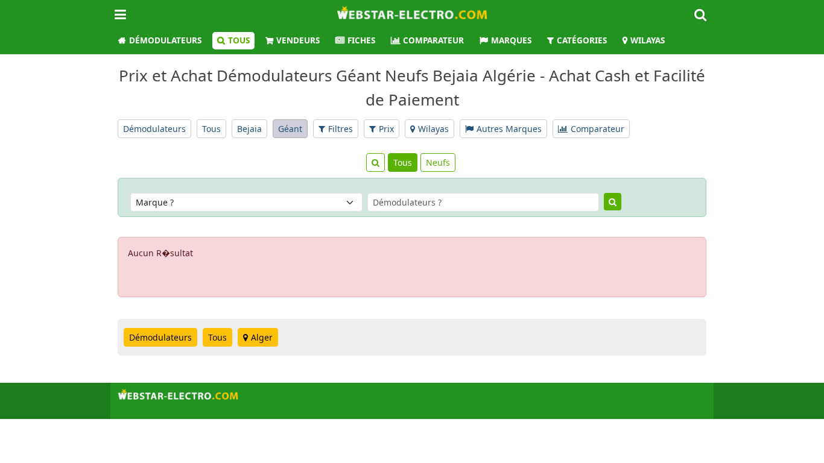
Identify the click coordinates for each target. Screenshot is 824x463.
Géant (290, 128)
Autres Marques (509, 128)
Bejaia (249, 128)
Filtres (340, 128)
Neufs (438, 162)
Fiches (361, 40)
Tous (239, 40)
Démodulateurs (165, 40)
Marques (511, 40)
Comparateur (433, 40)
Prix (386, 128)
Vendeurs (298, 40)
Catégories (582, 40)
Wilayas (647, 40)
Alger (262, 337)
